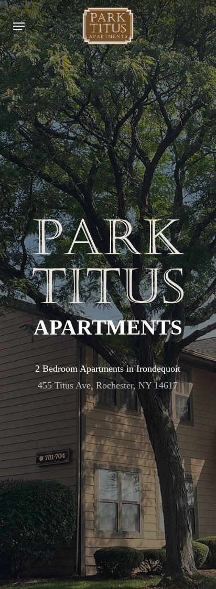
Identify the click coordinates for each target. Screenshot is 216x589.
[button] (19, 26)
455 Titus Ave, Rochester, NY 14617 (108, 385)
